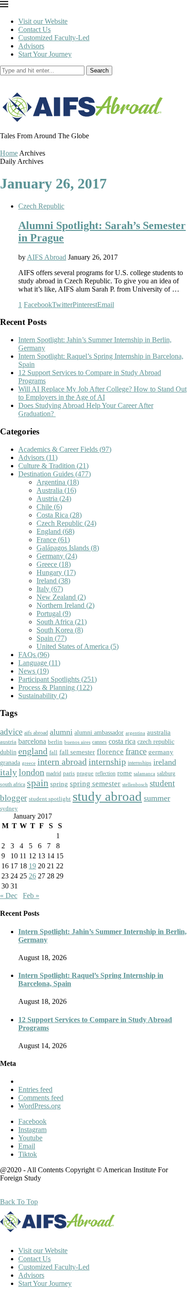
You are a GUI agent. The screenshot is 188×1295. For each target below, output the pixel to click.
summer (157, 798)
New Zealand (61, 597)
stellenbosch (135, 784)
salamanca (144, 773)
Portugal (54, 613)
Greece (54, 564)
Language (39, 663)
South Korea (60, 630)
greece (29, 763)
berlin (55, 741)
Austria (54, 498)
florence (110, 751)
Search (99, 70)
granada (10, 762)
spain (37, 783)
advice (11, 731)
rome (124, 773)
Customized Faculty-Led (53, 38)
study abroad (107, 796)
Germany (57, 556)
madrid (53, 773)
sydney (9, 808)
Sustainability (42, 696)
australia (159, 732)
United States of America (78, 646)
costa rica (122, 741)
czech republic (155, 741)
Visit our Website (43, 21)
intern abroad (62, 762)
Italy (50, 589)
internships (139, 763)
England (55, 531)
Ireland (53, 581)
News (33, 671)
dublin (8, 752)
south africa (12, 784)
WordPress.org (39, 1106)
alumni (61, 731)
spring (59, 784)
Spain (52, 638)
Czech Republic (41, 206)
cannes (99, 742)
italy (8, 772)
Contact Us (34, 29)
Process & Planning (55, 687)
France (53, 539)
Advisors (31, 46)
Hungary (56, 572)
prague (85, 773)
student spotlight (50, 798)
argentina (135, 733)
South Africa (62, 622)
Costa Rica (59, 515)
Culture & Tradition (53, 466)
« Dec (8, 895)
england (32, 751)
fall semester (77, 752)
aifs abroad (36, 733)
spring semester (95, 783)
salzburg (166, 773)
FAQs (33, 654)
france (135, 751)
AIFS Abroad (46, 257)
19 (32, 866)
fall (53, 752)
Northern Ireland (65, 605)
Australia (56, 490)
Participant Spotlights (57, 679)
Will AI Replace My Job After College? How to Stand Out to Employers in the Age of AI (102, 393)
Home (9, 153)
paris (69, 773)
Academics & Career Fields (64, 449)
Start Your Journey (45, 54)
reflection (105, 773)
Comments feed (40, 1098)
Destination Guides (54, 474)
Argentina (58, 482)
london (31, 772)
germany (160, 752)
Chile (49, 507)
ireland (164, 762)
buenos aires (77, 742)
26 (32, 876)
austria (8, 741)
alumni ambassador (99, 732)
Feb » (31, 895)
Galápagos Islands (68, 548)
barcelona (32, 741)
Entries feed (35, 1089)
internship (107, 762)
